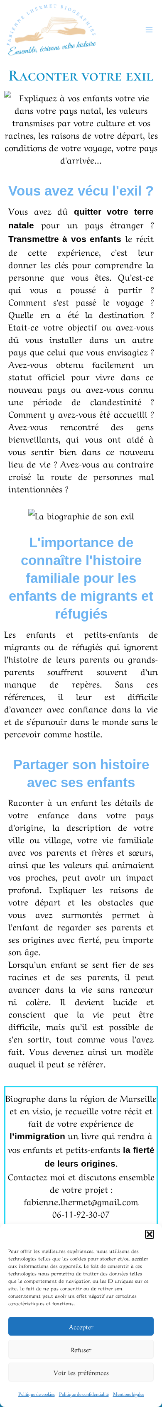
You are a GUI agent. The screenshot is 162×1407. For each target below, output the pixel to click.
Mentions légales (128, 1394)
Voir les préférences (81, 1372)
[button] (149, 1234)
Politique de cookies (36, 1394)
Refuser (81, 1349)
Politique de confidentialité (84, 1394)
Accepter (81, 1326)
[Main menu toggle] (149, 30)
